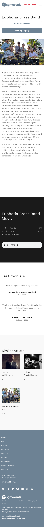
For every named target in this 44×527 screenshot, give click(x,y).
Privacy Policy (7, 512)
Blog (2, 441)
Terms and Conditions (21, 512)
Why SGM (4, 469)
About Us (4, 453)
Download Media (22, 24)
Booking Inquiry (22, 30)
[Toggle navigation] (40, 4)
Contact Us (5, 449)
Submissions (5, 461)
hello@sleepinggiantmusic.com (13, 518)
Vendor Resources (7, 465)
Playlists (4, 445)
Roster (3, 437)
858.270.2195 (30, 4)
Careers (4, 457)
